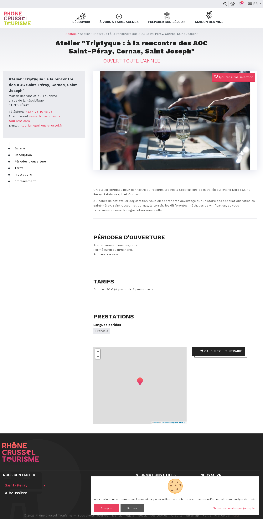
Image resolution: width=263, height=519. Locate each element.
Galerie (19, 148)
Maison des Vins (209, 22)
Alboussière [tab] (16, 493)
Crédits (176, 515)
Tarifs (18, 168)
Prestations (23, 174)
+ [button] (98, 351)
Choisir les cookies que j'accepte (234, 508)
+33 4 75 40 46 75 (38, 111)
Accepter (106, 508)
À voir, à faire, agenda (119, 22)
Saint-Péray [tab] (16, 485)
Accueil (71, 34)
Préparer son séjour (167, 22)
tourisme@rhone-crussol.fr (42, 125)
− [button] (98, 356)
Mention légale (123, 515)
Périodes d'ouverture (30, 161)
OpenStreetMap (166, 422)
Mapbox (156, 422)
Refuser (132, 508)
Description (23, 155)
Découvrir (81, 22)
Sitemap (192, 515)
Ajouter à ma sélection (235, 77)
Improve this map (178, 422)
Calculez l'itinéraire (222, 351)
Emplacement (25, 181)
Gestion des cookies (153, 515)
